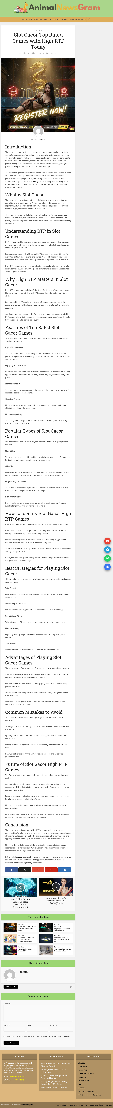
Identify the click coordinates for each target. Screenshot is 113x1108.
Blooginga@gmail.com (17, 1076)
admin (47, 53)
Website (53, 1025)
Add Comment (36, 53)
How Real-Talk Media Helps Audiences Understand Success (26, 939)
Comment (8, 1003)
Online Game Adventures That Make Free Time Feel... (27, 928)
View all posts (11, 987)
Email (30, 1025)
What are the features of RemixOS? (26, 950)
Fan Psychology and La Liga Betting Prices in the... (62, 939)
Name (7, 1025)
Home (24, 19)
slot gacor (37, 181)
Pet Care (47, 19)
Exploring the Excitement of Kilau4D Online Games (62, 928)
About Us (81, 1063)
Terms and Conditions (86, 1074)
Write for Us (82, 1066)
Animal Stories (60, 19)
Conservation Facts (77, 19)
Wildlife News (35, 19)
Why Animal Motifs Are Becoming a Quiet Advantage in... (62, 951)
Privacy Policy (83, 1070)
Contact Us (82, 1077)
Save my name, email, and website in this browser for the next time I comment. (38, 1036)
